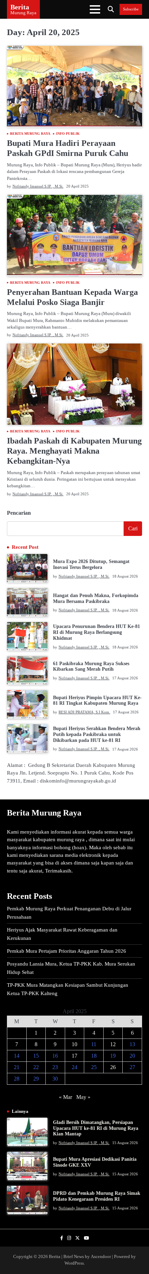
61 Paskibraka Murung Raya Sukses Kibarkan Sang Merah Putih (91, 666)
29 (36, 1079)
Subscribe (131, 9)
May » (83, 1097)
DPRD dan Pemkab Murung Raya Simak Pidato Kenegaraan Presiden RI (96, 1196)
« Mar (65, 1097)
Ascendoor (101, 1256)
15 (36, 1056)
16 (55, 1056)
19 (113, 1056)
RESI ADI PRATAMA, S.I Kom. (84, 712)
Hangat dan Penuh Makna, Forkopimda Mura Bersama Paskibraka (95, 598)
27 (132, 1067)
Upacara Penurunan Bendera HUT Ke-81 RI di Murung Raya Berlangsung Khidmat (96, 632)
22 (36, 1067)
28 (16, 1079)
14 (16, 1056)
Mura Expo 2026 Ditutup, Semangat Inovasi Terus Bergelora (91, 564)
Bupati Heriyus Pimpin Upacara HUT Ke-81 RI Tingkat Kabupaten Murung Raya (97, 700)
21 (16, 1067)
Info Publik (68, 133)
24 (74, 1067)
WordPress (74, 1263)
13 (132, 1044)
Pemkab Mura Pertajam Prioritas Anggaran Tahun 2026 (66, 951)
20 (132, 1056)
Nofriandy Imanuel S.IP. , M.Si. (37, 186)
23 (55, 1067)
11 (93, 1044)
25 (94, 1067)
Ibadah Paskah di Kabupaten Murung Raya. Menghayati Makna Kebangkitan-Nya (74, 450)
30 (55, 1079)
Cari (133, 528)
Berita (19, 7)
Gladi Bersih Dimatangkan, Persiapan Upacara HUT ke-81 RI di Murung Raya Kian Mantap (95, 1128)
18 (94, 1056)
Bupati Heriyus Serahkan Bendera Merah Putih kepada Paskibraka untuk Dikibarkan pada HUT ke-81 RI (96, 734)
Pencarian (19, 513)
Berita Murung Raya (30, 133)
